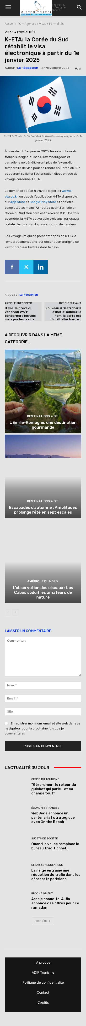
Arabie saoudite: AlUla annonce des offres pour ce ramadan (55, 903)
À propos (43, 962)
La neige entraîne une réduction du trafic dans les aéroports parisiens (56, 874)
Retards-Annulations (47, 865)
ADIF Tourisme (43, 972)
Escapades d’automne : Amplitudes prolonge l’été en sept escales (43, 510)
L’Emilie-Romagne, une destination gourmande (43, 425)
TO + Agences (26, 24)
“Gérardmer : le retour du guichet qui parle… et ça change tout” (53, 789)
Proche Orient (42, 893)
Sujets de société (44, 838)
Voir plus (41, 921)
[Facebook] (12, 267)
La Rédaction (27, 67)
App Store (17, 202)
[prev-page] (8, 612)
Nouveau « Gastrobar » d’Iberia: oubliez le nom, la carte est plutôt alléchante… (63, 313)
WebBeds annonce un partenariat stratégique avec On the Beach (53, 817)
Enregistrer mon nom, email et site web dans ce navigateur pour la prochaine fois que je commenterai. (43, 728)
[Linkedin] (40, 267)
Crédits (43, 1002)
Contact (43, 992)
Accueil (9, 24)
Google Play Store (43, 202)
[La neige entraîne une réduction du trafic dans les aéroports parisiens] (16, 872)
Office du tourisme (45, 779)
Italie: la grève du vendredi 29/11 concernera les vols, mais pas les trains (20, 313)
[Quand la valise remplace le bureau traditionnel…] (16, 844)
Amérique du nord (42, 581)
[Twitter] (26, 267)
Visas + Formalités (51, 24)
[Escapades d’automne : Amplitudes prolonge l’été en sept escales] (43, 476)
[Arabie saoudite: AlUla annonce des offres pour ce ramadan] (16, 901)
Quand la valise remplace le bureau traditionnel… (55, 846)
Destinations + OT (42, 416)
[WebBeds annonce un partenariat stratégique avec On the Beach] (16, 815)
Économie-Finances (45, 808)
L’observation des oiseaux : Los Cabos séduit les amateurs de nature (43, 592)
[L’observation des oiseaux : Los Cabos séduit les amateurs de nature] (43, 561)
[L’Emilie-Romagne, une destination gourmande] (43, 391)
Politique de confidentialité (43, 982)
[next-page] (15, 612)
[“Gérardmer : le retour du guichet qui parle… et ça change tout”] (16, 786)
